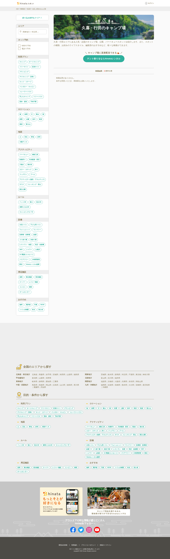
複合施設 (29, 277)
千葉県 (131, 374)
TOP (17, 8)
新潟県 (34, 378)
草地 (32, 137)
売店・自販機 (39, 244)
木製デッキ (23, 142)
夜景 (21, 119)
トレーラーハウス (25, 92)
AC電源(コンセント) (26, 254)
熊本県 (124, 385)
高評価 (28, 304)
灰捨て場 (33, 239)
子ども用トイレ (35, 225)
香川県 (76, 385)
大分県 (131, 385)
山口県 (62, 385)
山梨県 (41, 378)
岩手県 (48, 374)
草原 (40, 119)
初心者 (40, 309)
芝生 (26, 137)
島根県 (41, 385)
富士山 (28, 124)
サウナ (22, 184)
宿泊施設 (38, 277)
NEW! (42, 304)
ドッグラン (23, 174)
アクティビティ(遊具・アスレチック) (32, 179)
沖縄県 (105, 387)
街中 (33, 119)
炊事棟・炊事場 (25, 234)
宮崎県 (138, 385)
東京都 (138, 374)
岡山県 (48, 385)
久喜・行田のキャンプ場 (39, 8)
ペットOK (23, 202)
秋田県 (62, 374)
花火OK (38, 202)
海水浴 (30, 164)
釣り (36, 169)
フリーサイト (24, 67)
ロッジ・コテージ (25, 82)
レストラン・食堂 (25, 244)
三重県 (55, 381)
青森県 (41, 374)
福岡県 (103, 385)
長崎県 (117, 385)
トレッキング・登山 (34, 184)
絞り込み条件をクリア (31, 18)
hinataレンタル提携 (32, 264)
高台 (37, 114)
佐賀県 (110, 385)
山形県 (69, 374)
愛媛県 (36, 387)
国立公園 (23, 189)
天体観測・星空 (34, 159)
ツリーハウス (37, 96)
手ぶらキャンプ (25, 96)
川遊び (22, 164)
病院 (30, 287)
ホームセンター (25, 292)
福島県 (76, 374)
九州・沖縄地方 (91, 385)
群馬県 (117, 374)
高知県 (43, 387)
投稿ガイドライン (105, 545)
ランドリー (37, 230)
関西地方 (88, 381)
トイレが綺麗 (24, 309)
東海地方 (19, 381)
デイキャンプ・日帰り (27, 77)
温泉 (21, 277)
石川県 (110, 378)
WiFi (21, 249)
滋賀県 (103, 381)
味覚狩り (23, 159)
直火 (31, 202)
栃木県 (110, 374)
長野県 (48, 378)
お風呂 (37, 249)
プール (32, 174)
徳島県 (69, 385)
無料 (21, 304)
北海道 (34, 374)
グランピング (24, 72)
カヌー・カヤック (25, 169)
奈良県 (131, 381)
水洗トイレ (23, 225)
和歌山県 (139, 381)
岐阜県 (34, 381)
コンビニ (23, 287)
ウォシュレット (25, 230)
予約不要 (33, 101)
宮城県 (55, 374)
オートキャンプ (34, 62)
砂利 (38, 137)
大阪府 (117, 381)
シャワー (29, 249)
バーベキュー (24, 154)
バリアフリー (24, 259)
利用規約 (74, 545)
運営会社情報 (63, 545)
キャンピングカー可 (26, 212)
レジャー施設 (33, 282)
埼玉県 (29, 8)
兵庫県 (124, 381)
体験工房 (35, 154)
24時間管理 (36, 259)
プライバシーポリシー (88, 545)
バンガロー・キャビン (27, 87)
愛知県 (48, 381)
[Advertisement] (64, 341)
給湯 (34, 234)
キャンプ (23, 62)
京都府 (110, 381)
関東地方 (22, 8)
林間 (26, 114)
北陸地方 (88, 378)
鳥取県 (34, 385)
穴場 (35, 304)
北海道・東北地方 (23, 374)
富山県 (103, 378)
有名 (33, 309)
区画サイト (35, 67)
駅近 (21, 264)
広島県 (55, 385)
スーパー (23, 282)
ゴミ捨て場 (23, 239)
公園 (27, 119)
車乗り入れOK (24, 207)
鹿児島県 (146, 385)
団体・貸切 (23, 101)
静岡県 (41, 381)
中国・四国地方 (22, 385)
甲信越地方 (20, 378)
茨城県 (103, 374)
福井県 (117, 378)
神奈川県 (146, 374)
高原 (21, 124)
